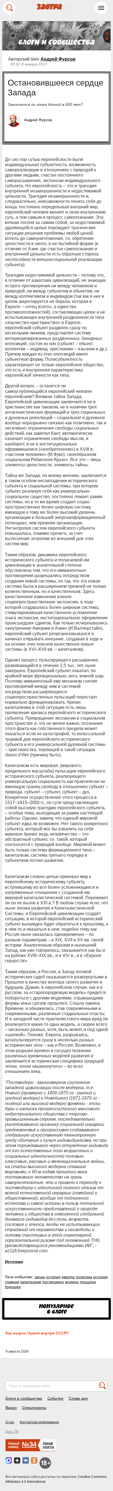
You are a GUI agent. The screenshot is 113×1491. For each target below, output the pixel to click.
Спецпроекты (34, 1407)
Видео (11, 1407)
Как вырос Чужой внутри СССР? (37, 1333)
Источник (14, 1261)
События (55, 1398)
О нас (9, 1422)
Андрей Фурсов (58, 59)
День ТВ (11, 1432)
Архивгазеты (48, 1445)
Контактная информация (39, 1422)
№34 (29, 1444)
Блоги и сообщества (23, 1398)
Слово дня (78, 1398)
